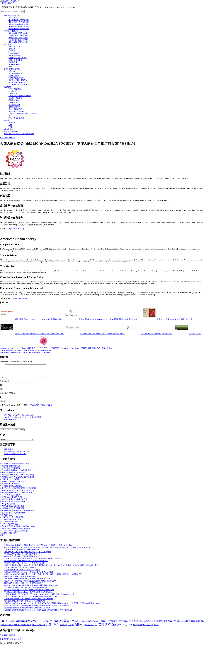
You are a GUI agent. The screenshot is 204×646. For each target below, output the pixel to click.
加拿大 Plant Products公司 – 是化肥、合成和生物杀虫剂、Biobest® (28, 599)
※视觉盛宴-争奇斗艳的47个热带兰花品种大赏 (17, 470)
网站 (1, 389)
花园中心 (92, 625)
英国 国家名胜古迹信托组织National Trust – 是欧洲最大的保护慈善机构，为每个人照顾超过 (38, 610)
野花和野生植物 (14, 105)
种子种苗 (11, 51)
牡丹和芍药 (12, 91)
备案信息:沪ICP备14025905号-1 (11, 639)
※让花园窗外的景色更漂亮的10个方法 (14, 463)
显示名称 (4, 381)
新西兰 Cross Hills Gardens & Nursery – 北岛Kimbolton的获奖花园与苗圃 (30, 596)
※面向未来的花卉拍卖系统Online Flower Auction (18, 526)
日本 (121, 621)
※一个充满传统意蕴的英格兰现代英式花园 (16, 492)
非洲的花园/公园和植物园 (18, 42)
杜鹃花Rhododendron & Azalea (15, 454)
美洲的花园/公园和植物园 (18, 40)
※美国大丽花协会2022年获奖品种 (13, 472)
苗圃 (104, 624)
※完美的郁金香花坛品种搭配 (11, 486)
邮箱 (2, 385)
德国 (106, 620)
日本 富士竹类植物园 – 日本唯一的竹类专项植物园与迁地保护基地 (29, 590)
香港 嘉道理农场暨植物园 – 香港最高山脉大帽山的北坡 (24, 601)
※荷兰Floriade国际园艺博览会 (11, 497)
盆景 (29, 625)
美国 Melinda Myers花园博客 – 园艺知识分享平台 (22, 570)
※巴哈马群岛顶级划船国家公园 (12, 506)
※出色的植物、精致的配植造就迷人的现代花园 (18, 488)
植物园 (171, 620)
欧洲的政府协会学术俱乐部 (18, 22)
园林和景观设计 (14, 62)
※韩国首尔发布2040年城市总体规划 (13, 481)
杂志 (141, 621)
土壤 (10, 125)
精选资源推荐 (9, 129)
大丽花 (90, 621)
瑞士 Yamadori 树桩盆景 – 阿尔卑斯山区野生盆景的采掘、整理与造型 (30, 581)
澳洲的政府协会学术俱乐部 (18, 26)
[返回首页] (9, 1)
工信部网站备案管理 (7, 635)
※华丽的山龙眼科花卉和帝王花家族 (13, 499)
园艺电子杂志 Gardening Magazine (16, 451)
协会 (49, 620)
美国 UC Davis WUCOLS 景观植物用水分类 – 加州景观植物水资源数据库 (31, 585)
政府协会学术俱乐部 (12, 15)
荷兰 (127, 624)
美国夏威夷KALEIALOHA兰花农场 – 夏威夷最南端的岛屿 (26, 561)
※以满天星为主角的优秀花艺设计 (13, 517)
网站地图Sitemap (10, 419)
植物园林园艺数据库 (16, 78)
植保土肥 (7, 120)
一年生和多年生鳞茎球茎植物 (19, 96)
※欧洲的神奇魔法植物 (8, 533)
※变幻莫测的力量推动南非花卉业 (13, 501)
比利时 (181, 621)
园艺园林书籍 (9, 449)
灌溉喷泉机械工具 (15, 60)
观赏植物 (7, 87)
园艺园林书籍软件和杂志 (17, 80)
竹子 (10, 116)
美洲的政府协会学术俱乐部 (18, 24)
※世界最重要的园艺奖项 (9, 484)
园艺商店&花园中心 (15, 55)
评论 (2, 377)
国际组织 (11, 18)
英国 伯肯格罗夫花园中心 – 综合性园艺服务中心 (22, 554)
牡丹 (6, 625)
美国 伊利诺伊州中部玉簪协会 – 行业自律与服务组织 (24, 563)
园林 (59, 621)
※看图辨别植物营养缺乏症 (10, 466)
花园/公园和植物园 (11, 31)
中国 (5, 620)
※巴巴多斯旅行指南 (7, 504)
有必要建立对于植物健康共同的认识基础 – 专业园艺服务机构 (27, 579)
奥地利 (97, 621)
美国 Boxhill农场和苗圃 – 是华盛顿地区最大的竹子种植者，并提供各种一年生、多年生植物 (38, 545)
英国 (117, 624)
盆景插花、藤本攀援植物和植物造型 (22, 114)
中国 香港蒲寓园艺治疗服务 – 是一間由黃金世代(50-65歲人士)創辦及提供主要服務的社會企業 (39, 594)
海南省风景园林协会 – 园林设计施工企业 (19, 576)
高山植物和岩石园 (15, 109)
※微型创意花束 (6, 515)
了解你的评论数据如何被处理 (41, 405)
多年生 (84, 621)
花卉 (71, 625)
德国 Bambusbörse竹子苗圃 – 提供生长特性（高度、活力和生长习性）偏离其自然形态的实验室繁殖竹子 (43, 574)
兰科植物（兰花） (15, 93)
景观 (128, 621)
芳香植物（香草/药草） (17, 118)
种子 (36, 625)
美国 (53, 624)
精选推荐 (11, 71)
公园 (19, 621)
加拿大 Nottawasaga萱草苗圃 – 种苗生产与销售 (21, 549)
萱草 (135, 625)
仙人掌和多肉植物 (15, 98)
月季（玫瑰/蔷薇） (15, 89)
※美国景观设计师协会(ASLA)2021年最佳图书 (17, 475)
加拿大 (36, 621)
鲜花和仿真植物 (14, 64)
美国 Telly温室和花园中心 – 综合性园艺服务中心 (22, 556)
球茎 (23, 625)
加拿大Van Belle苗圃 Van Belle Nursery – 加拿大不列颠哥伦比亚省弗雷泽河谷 (32, 558)
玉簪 (11, 625)
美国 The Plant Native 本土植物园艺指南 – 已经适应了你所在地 (27, 608)
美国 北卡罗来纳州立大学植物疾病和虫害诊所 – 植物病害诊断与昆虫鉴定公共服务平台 (36, 605)
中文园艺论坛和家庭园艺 (17, 82)
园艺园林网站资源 (15, 73)
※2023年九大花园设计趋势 (10, 495)
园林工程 (11, 49)
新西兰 (114, 621)
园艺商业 (7, 44)
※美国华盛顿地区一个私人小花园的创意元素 (17, 490)
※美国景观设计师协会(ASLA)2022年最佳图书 (17, 477)
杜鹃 (147, 621)
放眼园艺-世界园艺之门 (9, 3)
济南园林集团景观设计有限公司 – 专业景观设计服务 (23, 583)
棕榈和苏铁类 (13, 100)
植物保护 (11, 122)
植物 (160, 621)
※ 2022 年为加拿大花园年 (10, 524)
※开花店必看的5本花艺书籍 (10, 519)
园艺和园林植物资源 (12, 69)
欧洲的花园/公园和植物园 (18, 35)
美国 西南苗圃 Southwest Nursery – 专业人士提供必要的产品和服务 (29, 572)
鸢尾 (156, 625)
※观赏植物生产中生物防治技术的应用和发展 (17, 510)
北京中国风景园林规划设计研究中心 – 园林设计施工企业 (25, 587)
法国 (187, 621)
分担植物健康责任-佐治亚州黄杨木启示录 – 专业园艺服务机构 (27, 552)
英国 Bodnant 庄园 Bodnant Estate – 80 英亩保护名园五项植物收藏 (28, 592)
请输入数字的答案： (7, 393)
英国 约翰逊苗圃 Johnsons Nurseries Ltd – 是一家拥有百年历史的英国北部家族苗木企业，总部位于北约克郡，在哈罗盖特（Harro (52, 603)
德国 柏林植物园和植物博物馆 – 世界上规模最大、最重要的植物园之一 (26, 350)
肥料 (10, 127)
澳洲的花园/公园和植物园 (18, 38)
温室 (194, 621)
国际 (77, 621)
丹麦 (12, 621)
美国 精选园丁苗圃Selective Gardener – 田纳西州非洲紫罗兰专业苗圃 (25, 353)
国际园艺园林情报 (11, 131)
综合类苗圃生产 (14, 53)
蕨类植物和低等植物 (16, 111)
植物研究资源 (13, 76)
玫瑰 (17, 625)
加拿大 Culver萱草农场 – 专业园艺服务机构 (20, 567)
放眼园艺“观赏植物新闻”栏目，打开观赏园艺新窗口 (23, 417)
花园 (80, 624)
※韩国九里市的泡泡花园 (9, 479)
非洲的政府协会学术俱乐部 (18, 29)
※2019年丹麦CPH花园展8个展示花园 (14, 531)
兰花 (26, 621)
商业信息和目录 (14, 47)
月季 (135, 621)
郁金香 (150, 625)
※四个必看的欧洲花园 (8, 522)
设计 (142, 625)
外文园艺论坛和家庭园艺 (17, 85)
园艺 (69, 620)
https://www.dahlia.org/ (16, 229)
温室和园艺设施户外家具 (17, 58)
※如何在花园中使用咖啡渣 (10, 468)
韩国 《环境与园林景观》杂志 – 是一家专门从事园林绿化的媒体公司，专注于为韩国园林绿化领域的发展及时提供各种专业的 (51, 565)
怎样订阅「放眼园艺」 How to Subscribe (19, 134)
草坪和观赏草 (13, 102)
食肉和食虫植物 (14, 107)
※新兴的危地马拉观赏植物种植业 (13, 513)
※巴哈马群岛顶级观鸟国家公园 (12, 508)
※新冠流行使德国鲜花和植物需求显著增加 (16, 528)
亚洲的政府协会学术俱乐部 (18, 20)
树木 (152, 621)
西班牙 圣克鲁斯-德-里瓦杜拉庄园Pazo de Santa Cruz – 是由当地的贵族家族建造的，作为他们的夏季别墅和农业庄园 (47, 547)
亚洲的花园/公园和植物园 (18, 33)
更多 (1, 535)
